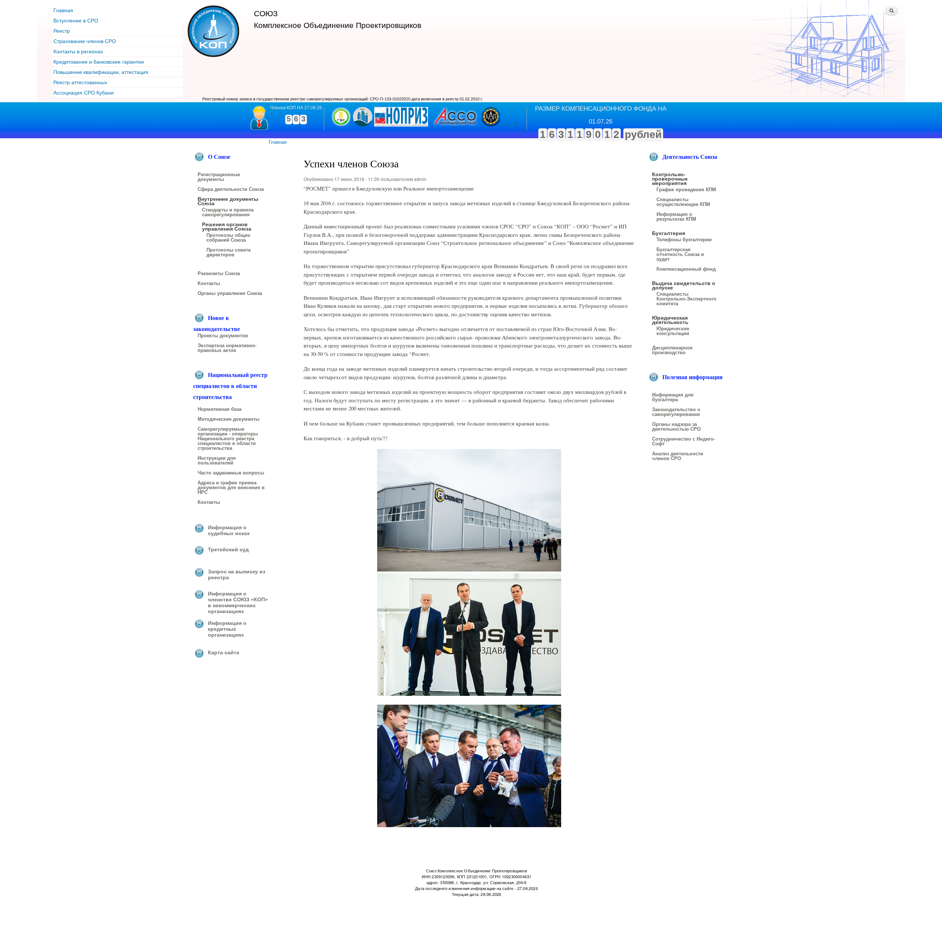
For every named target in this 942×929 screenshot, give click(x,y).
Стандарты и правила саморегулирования (228, 212)
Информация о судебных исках (229, 530)
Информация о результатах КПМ (676, 217)
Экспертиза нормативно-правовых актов (227, 348)
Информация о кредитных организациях (227, 629)
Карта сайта (223, 652)
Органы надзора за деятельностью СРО (676, 427)
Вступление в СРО (75, 20)
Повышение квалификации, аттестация (100, 71)
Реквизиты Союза (219, 273)
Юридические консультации (672, 331)
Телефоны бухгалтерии (684, 239)
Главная (63, 10)
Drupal (332, 910)
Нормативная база (219, 409)
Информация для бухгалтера (673, 397)
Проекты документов (223, 335)
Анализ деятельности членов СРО (677, 456)
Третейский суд (228, 549)
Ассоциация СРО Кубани (83, 92)
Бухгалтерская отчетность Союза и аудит (680, 254)
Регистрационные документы (219, 177)
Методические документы (228, 419)
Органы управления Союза (230, 293)
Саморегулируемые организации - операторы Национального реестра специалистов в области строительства (228, 439)
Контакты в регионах (78, 51)
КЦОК (510, 124)
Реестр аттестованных (80, 82)
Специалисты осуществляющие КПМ (683, 202)
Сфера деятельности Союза (231, 189)
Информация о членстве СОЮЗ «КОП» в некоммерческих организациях (238, 602)
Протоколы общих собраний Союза (228, 238)
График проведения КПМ (686, 189)
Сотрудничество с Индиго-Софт (683, 441)
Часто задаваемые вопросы (231, 473)
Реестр (61, 30)
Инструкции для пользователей (217, 461)
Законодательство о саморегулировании (676, 412)
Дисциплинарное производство (672, 350)
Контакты (209, 283)
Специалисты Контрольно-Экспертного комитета (686, 299)
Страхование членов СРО (84, 41)
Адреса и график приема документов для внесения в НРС (231, 487)
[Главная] (214, 32)
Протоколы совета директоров (228, 252)
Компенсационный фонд (686, 269)
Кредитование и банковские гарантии (98, 61)
